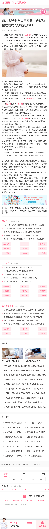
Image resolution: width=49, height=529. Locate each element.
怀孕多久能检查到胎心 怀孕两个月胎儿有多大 (18, 281)
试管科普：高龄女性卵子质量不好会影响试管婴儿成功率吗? (25, 393)
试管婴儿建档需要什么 (35, 437)
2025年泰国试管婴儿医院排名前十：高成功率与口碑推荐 (22, 320)
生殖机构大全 (17, 500)
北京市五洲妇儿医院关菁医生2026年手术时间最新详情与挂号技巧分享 (26, 239)
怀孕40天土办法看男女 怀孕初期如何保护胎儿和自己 (20, 278)
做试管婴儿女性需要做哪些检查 (14, 432)
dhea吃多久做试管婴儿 (13, 423)
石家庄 (23, 479)
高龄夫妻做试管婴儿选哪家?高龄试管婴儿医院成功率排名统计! (25, 375)
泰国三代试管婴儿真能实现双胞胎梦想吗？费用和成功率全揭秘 (24, 324)
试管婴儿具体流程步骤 (13, 437)
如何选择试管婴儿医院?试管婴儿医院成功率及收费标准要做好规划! (25, 384)
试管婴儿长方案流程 (34, 442)
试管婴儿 (28, 35)
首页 (6, 500)
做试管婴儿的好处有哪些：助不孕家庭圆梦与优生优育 (21, 235)
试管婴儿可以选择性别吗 (36, 432)
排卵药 (8, 104)
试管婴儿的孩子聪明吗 (13, 456)
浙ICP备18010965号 (20, 504)
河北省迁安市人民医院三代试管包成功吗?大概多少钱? (23, 464)
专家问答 (41, 500)
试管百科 (30, 500)
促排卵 (20, 104)
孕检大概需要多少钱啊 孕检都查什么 (15, 274)
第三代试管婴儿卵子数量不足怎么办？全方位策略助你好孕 (22, 228)
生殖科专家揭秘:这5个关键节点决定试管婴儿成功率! (23, 380)
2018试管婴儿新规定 (35, 456)
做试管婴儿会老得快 (34, 446)
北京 (5, 479)
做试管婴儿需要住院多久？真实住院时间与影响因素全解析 (22, 232)
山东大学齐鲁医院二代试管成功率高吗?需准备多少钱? (24, 389)
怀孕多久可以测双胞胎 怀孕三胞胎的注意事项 (18, 271)
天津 (14, 479)
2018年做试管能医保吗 (13, 451)
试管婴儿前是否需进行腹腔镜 (14, 427)
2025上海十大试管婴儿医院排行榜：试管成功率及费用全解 (12, 361)
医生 (43, 474)
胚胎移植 (25, 118)
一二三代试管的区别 (34, 423)
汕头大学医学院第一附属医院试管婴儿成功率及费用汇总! (35, 361)
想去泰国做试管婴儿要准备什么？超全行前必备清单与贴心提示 (24, 317)
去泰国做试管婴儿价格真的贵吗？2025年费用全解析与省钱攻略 (24, 310)
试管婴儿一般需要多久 (13, 446)
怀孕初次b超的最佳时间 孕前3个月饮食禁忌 (18, 268)
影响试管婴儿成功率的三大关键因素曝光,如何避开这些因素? (25, 407)
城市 (6, 474)
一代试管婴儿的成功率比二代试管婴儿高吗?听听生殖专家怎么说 (25, 398)
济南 (40, 479)
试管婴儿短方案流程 (12, 442)
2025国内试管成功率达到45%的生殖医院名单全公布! (23, 402)
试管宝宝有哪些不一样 (35, 451)
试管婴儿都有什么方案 (35, 427)
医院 (25, 474)
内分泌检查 (31, 98)
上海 (32, 479)
